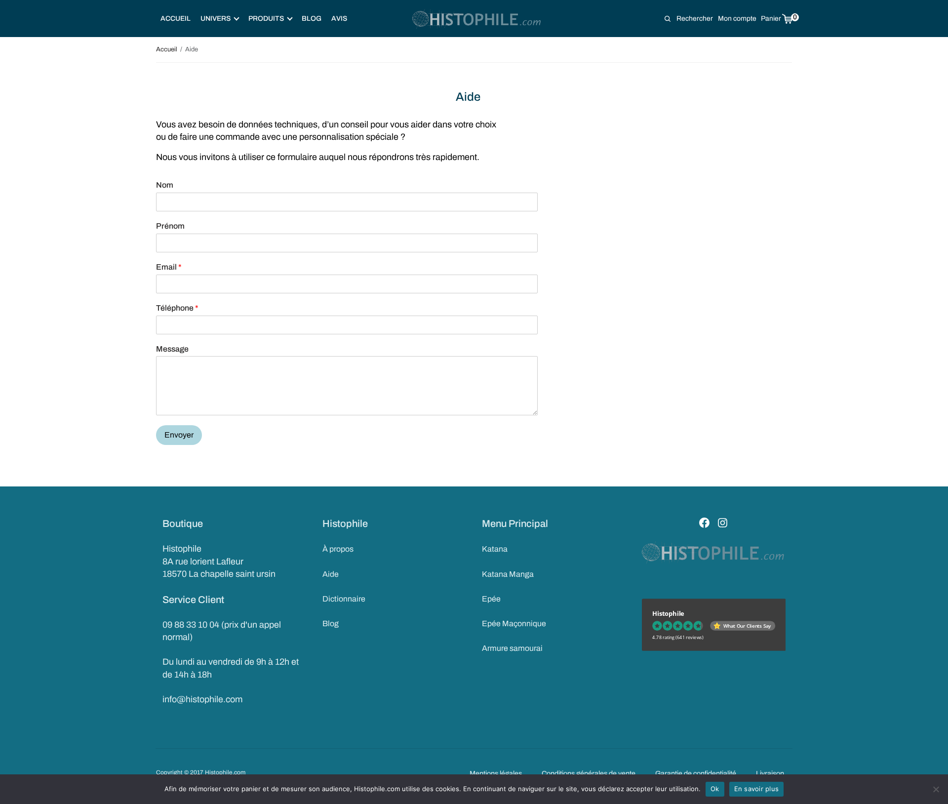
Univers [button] (215, 18)
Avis (339, 18)
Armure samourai (512, 648)
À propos (338, 549)
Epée (491, 599)
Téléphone (177, 308)
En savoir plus (756, 789)
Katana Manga (508, 574)
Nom (164, 185)
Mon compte (737, 18)
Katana (495, 549)
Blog (311, 18)
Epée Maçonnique (514, 623)
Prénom (170, 226)
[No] (936, 789)
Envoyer (179, 435)
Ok (715, 789)
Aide (330, 574)
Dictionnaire (343, 599)
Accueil (175, 18)
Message (172, 349)
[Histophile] (477, 19)
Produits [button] (266, 18)
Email (169, 267)
